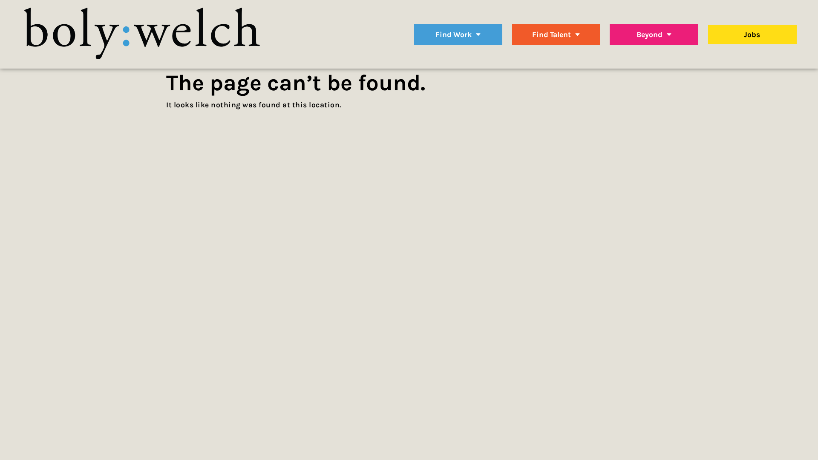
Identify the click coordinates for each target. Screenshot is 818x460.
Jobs (752, 34)
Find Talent (551, 34)
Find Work (453, 34)
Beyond (649, 34)
